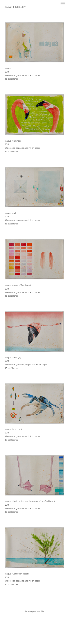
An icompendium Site (34, 611)
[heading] (15, 6)
